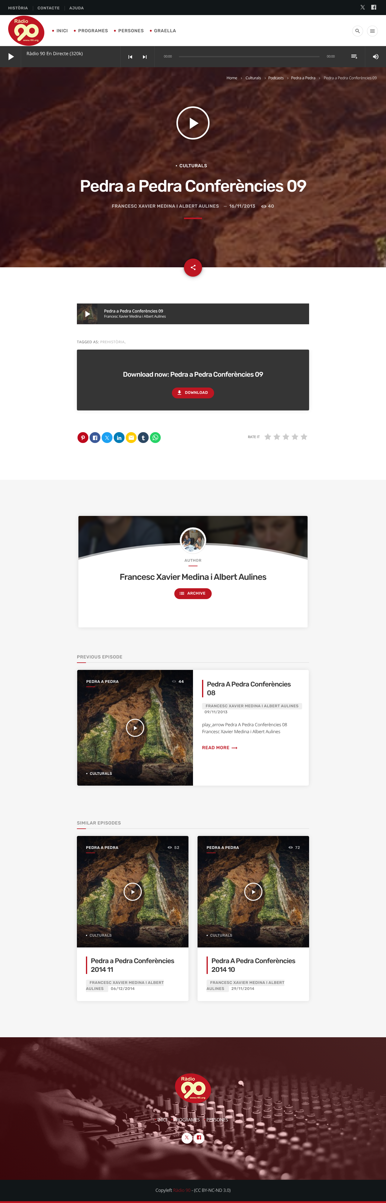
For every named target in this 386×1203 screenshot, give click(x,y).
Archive (192, 593)
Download (192, 393)
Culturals (253, 77)
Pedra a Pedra (303, 77)
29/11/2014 (243, 989)
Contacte (49, 8)
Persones (131, 30)
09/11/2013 (216, 712)
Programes (93, 30)
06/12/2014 (123, 989)
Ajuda (76, 8)
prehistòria (112, 341)
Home (231, 77)
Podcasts (276, 77)
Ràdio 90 (182, 1190)
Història (18, 8)
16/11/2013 (242, 206)
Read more (220, 747)
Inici (62, 30)
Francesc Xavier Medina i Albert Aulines (165, 206)
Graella (165, 30)
